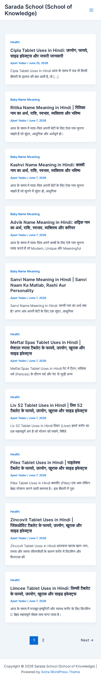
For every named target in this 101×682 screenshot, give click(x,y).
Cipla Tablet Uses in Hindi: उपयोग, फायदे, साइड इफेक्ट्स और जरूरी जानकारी (49, 53)
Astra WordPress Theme (60, 672)
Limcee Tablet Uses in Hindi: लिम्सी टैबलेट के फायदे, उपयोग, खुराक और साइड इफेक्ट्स (50, 591)
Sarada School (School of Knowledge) (38, 10)
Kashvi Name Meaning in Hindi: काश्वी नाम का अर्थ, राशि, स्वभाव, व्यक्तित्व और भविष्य (47, 167)
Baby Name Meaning (25, 99)
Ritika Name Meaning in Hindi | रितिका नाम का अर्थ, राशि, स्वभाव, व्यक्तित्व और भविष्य (47, 110)
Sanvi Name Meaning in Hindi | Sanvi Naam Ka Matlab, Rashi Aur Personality (48, 285)
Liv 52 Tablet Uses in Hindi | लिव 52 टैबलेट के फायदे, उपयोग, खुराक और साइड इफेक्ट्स (48, 408)
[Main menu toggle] (91, 10)
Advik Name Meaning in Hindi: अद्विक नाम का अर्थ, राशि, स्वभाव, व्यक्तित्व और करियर (50, 225)
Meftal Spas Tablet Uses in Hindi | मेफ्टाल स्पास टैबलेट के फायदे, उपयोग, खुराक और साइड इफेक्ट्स (47, 348)
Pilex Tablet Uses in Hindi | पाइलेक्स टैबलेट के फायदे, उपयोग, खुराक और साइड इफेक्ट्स (48, 465)
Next (87, 640)
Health (15, 42)
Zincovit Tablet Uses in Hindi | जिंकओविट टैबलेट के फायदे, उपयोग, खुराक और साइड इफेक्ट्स (46, 525)
